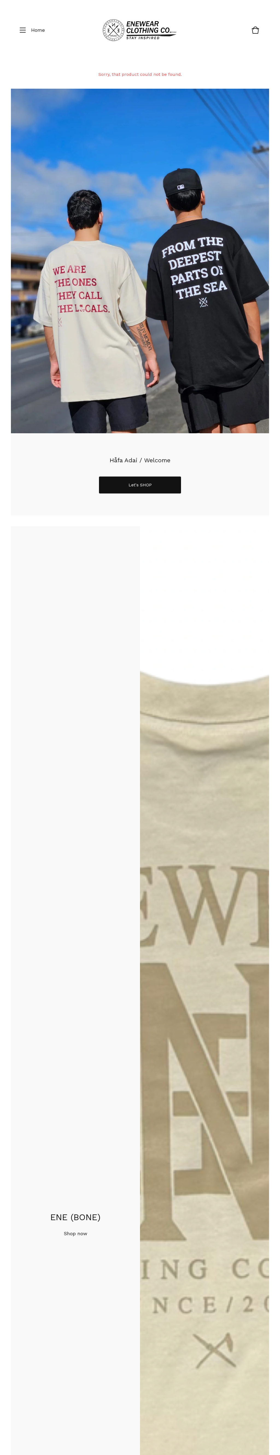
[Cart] (255, 32)
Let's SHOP (140, 484)
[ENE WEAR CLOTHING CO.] (139, 30)
